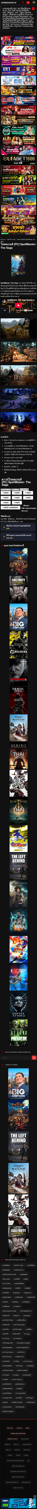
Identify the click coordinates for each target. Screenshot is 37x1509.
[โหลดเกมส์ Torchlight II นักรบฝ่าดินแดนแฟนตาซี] (19, 561)
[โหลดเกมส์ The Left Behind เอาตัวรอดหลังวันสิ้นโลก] (19, 866)
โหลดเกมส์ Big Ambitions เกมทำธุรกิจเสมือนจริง (18, 626)
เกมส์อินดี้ (16, 1279)
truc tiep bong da (18, 1466)
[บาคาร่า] (18, 180)
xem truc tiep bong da (18, 1471)
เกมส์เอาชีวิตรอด (19, 1283)
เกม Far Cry (5, 1338)
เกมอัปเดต (19, 1389)
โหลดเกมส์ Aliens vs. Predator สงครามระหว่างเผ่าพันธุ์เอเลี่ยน (18, 1042)
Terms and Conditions (18, 1433)
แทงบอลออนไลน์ (27, 1444)
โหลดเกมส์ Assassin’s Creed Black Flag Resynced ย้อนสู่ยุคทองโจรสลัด (19, 737)
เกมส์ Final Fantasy (19, 1325)
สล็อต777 (16, 1444)
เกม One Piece (27, 1361)
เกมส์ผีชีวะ (29, 1329)
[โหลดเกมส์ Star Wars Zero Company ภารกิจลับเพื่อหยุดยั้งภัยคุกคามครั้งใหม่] (19, 921)
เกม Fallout (5, 1375)
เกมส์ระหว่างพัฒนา (8, 1411)
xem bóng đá (26, 1482)
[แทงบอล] (18, 190)
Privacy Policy (12, 1439)
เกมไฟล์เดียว (6, 1265)
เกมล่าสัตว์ (19, 1398)
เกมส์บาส (5, 1402)
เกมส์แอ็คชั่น (30, 1265)
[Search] (28, 2)
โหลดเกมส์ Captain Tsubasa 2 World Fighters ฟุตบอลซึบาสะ (18, 959)
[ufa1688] (18, 160)
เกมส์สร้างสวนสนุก (17, 1402)
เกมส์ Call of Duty (7, 1320)
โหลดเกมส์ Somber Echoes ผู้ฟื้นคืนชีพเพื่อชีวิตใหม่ (18, 1014)
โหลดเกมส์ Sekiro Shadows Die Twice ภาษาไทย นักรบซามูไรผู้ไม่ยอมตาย (18, 765)
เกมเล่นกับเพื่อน (6, 1393)
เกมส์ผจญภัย (6, 1270)
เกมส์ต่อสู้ (27, 1288)
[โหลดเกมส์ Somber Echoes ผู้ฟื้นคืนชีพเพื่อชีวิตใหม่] (19, 1004)
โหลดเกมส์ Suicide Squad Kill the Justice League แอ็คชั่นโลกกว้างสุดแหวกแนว (18, 793)
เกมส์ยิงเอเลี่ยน (21, 1320)
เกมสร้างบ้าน (21, 1352)
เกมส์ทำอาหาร (19, 1357)
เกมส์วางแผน (6, 1279)
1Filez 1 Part (15, 489)
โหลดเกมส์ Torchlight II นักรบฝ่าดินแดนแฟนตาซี (18, 572)
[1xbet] (18, 1503)
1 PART (6, 493)
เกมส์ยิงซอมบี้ (31, 1297)
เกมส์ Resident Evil (25, 1311)
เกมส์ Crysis (19, 1366)
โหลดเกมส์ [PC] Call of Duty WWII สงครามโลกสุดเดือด (19, 599)
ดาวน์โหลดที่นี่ (24, 489)
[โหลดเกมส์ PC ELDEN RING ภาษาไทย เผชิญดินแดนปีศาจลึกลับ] (19, 810)
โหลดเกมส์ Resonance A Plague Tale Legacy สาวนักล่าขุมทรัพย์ (18, 903)
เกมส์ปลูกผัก (25, 1302)
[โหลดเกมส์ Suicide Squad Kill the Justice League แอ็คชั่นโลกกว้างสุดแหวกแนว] (19, 783)
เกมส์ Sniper (29, 1398)
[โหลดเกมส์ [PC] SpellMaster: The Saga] (18, 338)
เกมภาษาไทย (6, 1283)
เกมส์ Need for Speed (23, 1343)
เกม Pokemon (17, 1338)
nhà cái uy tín (18, 1488)
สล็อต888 (17, 1450)
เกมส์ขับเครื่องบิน (7, 1389)
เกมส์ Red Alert (19, 1407)
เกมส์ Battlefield (7, 1366)
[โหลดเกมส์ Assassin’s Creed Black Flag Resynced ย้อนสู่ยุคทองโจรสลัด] (19, 727)
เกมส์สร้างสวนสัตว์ (22, 1370)
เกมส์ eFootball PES (22, 1347)
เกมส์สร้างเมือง (6, 1297)
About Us (10, 1428)
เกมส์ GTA (5, 1334)
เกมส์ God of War (7, 1370)
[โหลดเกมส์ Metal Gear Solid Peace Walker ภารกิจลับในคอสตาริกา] (19, 644)
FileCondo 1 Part (6, 489)
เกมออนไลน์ (6, 1361)
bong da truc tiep (18, 1477)
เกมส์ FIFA (5, 1329)
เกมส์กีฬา (18, 1288)
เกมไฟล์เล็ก (5, 1293)
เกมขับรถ (5, 1302)
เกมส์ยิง (25, 1279)
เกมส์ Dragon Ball (7, 1343)
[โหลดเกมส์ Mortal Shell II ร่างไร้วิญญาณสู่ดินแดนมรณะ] (19, 700)
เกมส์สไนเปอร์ (30, 1402)
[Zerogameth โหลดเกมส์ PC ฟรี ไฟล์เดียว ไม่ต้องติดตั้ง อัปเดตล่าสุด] (10, 2)
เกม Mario (16, 1375)
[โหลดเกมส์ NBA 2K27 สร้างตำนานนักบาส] (19, 977)
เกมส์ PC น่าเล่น (11, 239)
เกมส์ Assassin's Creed (9, 1311)
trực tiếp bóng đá (12, 1482)
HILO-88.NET (25, 1439)
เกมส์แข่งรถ (26, 1315)
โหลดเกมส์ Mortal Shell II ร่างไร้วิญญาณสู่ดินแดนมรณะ (18, 709)
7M (28, 1460)
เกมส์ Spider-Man (7, 1347)
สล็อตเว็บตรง (26, 1450)
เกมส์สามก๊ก (5, 1315)
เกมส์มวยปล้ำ (16, 1334)
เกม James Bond (20, 1393)
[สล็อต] (18, 220)
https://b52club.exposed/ (15, 1460)
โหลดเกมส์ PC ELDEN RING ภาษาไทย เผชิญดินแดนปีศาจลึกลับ (18, 820)
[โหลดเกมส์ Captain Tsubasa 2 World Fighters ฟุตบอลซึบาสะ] (19, 949)
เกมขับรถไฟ (5, 1325)
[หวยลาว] (18, 200)
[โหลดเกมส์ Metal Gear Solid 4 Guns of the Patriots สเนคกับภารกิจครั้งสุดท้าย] (19, 672)
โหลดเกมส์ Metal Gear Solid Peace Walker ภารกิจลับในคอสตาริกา (18, 654)
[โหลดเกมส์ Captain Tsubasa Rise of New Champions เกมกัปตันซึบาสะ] (19, 838)
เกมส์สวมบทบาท (18, 1270)
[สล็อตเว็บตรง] (18, 210)
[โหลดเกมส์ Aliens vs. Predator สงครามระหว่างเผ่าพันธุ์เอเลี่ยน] (19, 1032)
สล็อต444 (7, 1444)
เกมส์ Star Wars (17, 1329)
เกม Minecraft (27, 1375)
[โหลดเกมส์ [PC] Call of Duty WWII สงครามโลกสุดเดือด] (19, 589)
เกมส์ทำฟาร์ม (19, 1297)
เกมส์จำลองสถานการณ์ (9, 1274)
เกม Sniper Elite (7, 1398)
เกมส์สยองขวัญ (6, 1288)
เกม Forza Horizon (7, 1352)
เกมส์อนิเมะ (15, 1302)
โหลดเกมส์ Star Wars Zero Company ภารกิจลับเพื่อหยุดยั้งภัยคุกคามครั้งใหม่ (18, 931)
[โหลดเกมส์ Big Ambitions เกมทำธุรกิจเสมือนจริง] (19, 617)
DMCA (27, 1428)
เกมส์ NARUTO (6, 1384)
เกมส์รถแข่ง (16, 1293)
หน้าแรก (3, 239)
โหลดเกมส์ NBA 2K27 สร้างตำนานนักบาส (18, 987)
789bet (10, 1455)
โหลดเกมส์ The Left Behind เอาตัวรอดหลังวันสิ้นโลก (18, 876)
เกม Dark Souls (7, 1407)
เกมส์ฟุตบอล (6, 1306)
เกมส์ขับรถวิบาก (19, 1384)
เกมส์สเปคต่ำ (23, 1274)
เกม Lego (26, 1334)
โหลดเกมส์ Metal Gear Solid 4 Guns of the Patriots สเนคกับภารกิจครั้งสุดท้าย (19, 682)
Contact (19, 1428)
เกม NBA (5, 1379)
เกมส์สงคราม (27, 1293)
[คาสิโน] (18, 170)
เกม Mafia (16, 1361)
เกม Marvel (16, 1306)
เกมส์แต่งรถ (30, 1366)
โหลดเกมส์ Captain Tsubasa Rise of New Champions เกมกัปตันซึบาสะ (18, 848)
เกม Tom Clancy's (17, 1379)
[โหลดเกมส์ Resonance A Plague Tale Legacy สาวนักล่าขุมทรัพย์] (19, 894)
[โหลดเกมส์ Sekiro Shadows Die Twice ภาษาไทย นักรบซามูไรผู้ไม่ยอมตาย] (19, 755)
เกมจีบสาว (16, 1315)
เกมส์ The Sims (7, 1357)
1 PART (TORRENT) (10, 507)
